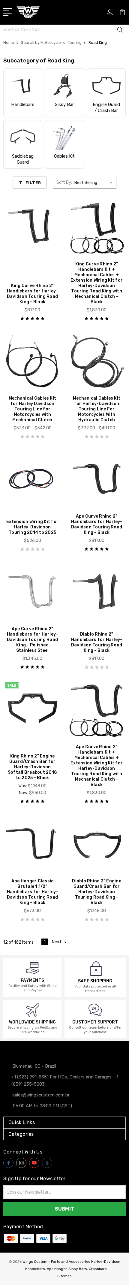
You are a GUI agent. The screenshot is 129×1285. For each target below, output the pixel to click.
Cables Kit (64, 156)
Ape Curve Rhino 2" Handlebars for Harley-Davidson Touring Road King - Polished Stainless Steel (32, 639)
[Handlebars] (22, 85)
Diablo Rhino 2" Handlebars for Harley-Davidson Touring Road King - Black (96, 642)
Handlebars (22, 104)
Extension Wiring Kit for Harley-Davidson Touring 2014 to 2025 (32, 527)
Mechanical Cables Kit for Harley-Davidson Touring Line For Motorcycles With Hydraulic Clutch (96, 409)
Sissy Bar (64, 104)
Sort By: (64, 182)
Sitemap (64, 1276)
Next (57, 942)
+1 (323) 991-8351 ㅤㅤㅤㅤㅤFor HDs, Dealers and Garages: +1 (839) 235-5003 (64, 1080)
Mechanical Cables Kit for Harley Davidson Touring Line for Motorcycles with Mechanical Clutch (32, 409)
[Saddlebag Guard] (22, 137)
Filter (33, 182)
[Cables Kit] (64, 137)
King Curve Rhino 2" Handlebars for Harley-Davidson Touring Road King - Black (32, 293)
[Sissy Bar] (64, 85)
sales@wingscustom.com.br (41, 1095)
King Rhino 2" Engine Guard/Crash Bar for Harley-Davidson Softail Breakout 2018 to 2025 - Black (32, 767)
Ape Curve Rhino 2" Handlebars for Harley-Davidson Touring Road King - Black (96, 524)
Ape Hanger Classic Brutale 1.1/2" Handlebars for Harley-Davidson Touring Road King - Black (32, 891)
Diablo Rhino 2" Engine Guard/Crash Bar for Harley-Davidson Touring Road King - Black (96, 891)
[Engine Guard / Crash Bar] (106, 85)
